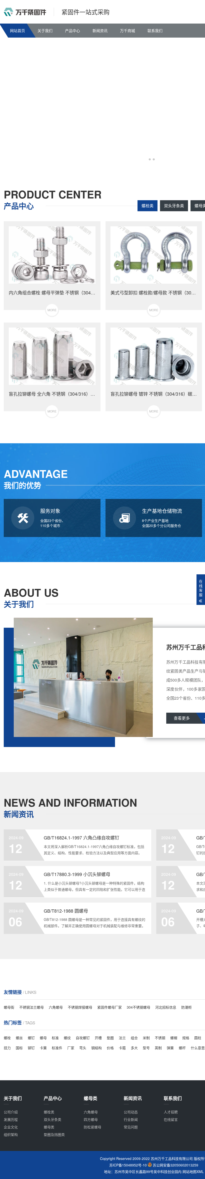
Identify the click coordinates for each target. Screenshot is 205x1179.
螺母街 (9, 1007)
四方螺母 (91, 1119)
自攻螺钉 (83, 1037)
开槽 (98, 1037)
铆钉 (31, 1047)
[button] (150, 159)
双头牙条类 (174, 205)
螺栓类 (148, 205)
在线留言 (171, 1119)
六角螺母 (56, 1007)
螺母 (43, 1037)
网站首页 (17, 30)
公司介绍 (11, 1111)
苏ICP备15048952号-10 (128, 1165)
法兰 (122, 1037)
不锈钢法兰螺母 (31, 1007)
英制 (158, 1047)
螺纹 (67, 1037)
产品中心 (72, 30)
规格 (185, 1037)
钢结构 (96, 1047)
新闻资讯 (100, 30)
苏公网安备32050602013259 (175, 1165)
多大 (134, 1047)
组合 (134, 1037)
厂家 (70, 1047)
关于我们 (45, 30)
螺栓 (7, 1037)
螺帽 (173, 1037)
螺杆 (182, 1047)
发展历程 (11, 1119)
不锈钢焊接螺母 (80, 1007)
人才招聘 (171, 1111)
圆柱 (197, 1037)
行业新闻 (131, 1119)
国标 (19, 1047)
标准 (55, 1037)
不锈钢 (160, 1037)
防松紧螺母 (92, 1126)
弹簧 (170, 1047)
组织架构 (11, 1134)
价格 (110, 1047)
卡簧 (43, 1047)
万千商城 (127, 30)
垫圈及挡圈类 (54, 1134)
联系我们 (155, 30)
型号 (146, 1047)
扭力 (7, 1047)
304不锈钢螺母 (138, 1007)
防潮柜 (186, 1007)
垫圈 (110, 1037)
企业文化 (11, 1126)
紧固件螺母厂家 (109, 1007)
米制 (146, 1037)
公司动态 (131, 1111)
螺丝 (19, 1037)
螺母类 (49, 1126)
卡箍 (122, 1047)
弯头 (82, 1047)
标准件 (57, 1047)
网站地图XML (193, 1171)
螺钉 (31, 1037)
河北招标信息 (165, 1007)
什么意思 (198, 1047)
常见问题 (131, 1126)
